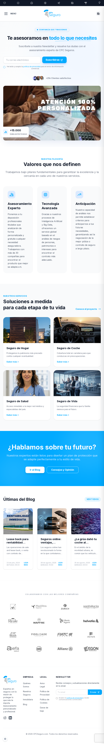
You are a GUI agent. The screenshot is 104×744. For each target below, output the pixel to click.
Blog (25, 704)
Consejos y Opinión (62, 469)
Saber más (12, 361)
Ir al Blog (35, 469)
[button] (98, 13)
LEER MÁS (26, 564)
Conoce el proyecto (86, 309)
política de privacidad (31, 67)
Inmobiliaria (28, 699)
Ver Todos (93, 499)
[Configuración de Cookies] (5, 738)
